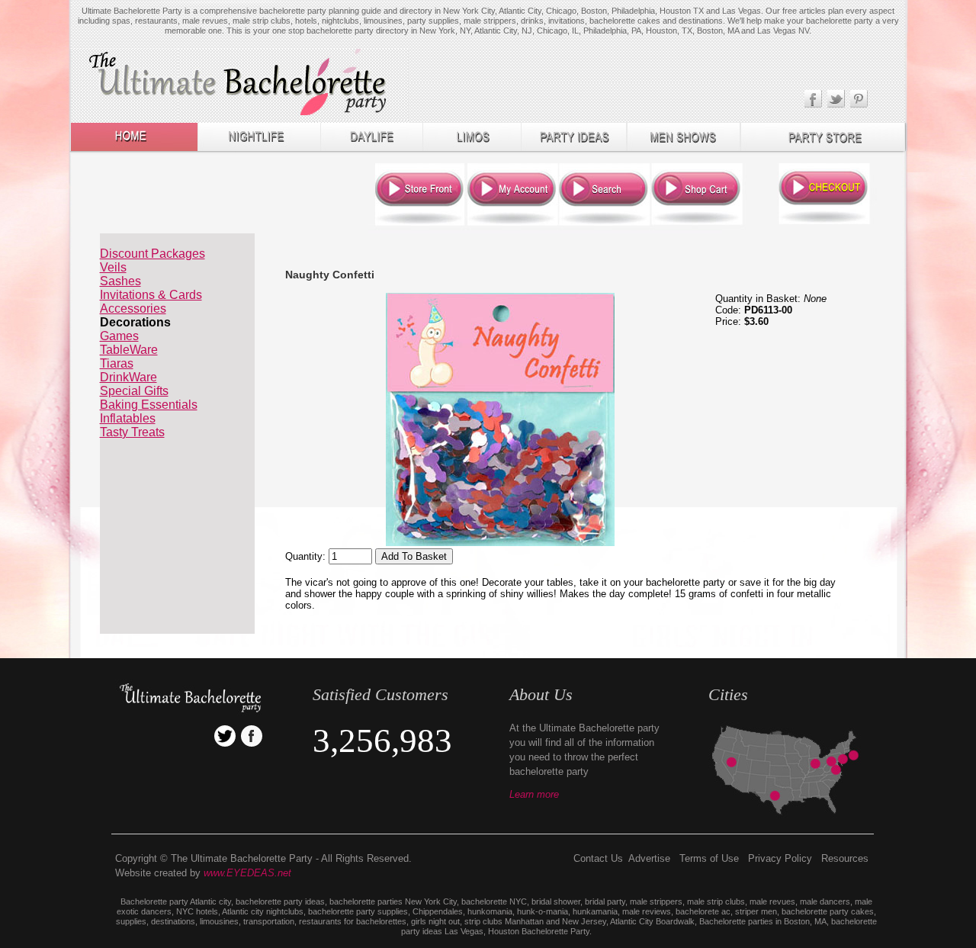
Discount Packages (152, 253)
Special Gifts (134, 390)
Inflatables (128, 418)
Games (119, 335)
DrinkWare (128, 377)
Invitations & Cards (151, 294)
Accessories (133, 308)
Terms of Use (709, 858)
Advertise (649, 858)
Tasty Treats (132, 432)
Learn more (534, 794)
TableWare (129, 349)
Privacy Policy (780, 858)
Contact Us (598, 858)
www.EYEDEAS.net (247, 873)
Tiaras (116, 363)
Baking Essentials (148, 404)
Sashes (120, 281)
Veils (113, 267)
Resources (844, 858)
